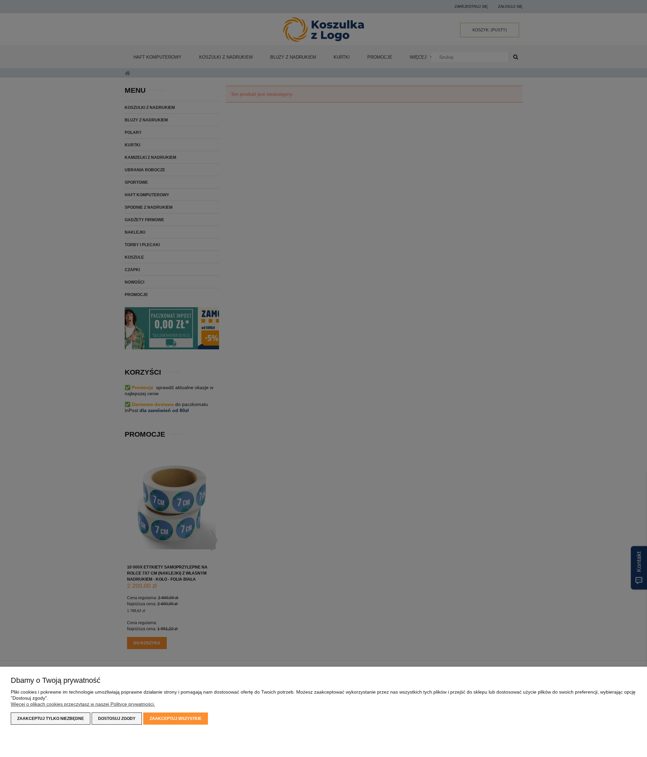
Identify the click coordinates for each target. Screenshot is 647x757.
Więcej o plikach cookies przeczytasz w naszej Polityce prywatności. (83, 704)
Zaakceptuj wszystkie (176, 718)
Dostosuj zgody (116, 718)
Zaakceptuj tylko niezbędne (50, 718)
